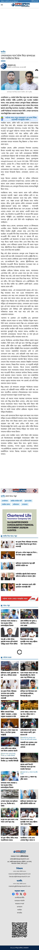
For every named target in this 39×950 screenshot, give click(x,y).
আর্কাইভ (19, 910)
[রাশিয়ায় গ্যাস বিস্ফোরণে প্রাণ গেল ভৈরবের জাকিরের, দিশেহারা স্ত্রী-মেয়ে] (29, 684)
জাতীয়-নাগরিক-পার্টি (16, 501)
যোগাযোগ (19, 907)
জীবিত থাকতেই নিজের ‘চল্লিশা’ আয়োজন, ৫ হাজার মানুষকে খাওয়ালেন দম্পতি (9, 714)
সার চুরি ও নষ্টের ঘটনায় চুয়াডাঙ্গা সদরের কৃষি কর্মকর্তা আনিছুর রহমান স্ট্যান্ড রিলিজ (9, 641)
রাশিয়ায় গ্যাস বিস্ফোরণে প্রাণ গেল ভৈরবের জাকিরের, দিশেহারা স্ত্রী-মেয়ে (28, 693)
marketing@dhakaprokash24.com (19, 886)
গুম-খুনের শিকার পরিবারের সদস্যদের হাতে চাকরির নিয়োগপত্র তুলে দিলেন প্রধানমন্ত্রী (26, 544)
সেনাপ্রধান (24, 504)
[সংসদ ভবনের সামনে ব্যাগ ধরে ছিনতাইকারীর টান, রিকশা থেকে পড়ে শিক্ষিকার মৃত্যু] (29, 666)
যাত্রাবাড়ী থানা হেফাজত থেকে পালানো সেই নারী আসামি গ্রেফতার (28, 744)
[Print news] (36, 70)
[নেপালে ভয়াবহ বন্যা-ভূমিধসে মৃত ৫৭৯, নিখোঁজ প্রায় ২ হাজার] (10, 794)
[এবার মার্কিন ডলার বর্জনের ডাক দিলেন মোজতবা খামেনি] (10, 741)
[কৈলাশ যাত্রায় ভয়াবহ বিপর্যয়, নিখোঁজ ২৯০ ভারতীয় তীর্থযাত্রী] (10, 754)
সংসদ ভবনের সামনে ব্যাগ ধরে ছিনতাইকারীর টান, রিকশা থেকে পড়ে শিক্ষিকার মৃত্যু (29, 675)
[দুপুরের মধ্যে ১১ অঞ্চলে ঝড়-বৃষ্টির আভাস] (29, 773)
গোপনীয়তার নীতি (19, 898)
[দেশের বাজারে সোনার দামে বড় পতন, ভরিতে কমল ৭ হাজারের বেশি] (29, 705)
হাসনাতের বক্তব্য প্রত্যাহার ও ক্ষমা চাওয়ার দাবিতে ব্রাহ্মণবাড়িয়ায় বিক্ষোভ (9, 623)
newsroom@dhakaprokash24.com (20, 874)
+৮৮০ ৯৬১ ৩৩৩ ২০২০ (19, 883)
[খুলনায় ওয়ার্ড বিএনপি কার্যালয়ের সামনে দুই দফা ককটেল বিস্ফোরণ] (29, 757)
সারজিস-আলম (6, 504)
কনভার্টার (19, 913)
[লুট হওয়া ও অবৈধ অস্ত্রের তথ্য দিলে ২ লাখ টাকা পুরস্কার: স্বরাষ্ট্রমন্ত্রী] (10, 723)
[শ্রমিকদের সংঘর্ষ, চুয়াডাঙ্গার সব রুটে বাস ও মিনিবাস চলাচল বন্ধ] (10, 666)
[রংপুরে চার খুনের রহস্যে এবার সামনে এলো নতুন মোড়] (10, 812)
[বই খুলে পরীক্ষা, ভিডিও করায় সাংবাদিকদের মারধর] (10, 831)
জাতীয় (3, 51)
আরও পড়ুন (6, 605)
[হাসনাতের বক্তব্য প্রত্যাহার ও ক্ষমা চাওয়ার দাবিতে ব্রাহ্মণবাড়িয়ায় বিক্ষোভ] (10, 614)
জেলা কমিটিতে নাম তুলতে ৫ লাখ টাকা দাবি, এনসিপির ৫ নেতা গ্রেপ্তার (28, 623)
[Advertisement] (19, 29)
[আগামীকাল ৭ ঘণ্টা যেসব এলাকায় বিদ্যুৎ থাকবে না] (29, 831)
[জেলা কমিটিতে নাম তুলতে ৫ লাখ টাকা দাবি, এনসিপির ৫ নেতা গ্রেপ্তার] (29, 614)
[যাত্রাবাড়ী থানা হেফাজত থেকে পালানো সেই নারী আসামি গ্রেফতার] (29, 738)
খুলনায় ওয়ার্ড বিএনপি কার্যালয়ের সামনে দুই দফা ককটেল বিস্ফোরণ (27, 766)
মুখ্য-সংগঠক (28, 501)
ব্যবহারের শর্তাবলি (19, 901)
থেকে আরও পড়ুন (9, 496)
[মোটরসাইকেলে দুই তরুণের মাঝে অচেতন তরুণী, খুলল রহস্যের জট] (29, 723)
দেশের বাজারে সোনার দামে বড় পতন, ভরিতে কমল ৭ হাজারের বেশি (28, 714)
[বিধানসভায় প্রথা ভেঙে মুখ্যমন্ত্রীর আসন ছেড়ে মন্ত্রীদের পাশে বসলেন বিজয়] (29, 632)
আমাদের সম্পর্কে (19, 904)
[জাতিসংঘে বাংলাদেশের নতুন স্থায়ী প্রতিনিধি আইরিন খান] (29, 794)
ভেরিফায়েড (16, 504)
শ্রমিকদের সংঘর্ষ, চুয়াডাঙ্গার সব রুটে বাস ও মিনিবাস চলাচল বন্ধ (10, 675)
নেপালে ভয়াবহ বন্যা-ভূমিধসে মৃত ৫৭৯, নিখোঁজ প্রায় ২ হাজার (9, 803)
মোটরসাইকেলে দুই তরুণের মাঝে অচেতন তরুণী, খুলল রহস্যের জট (28, 732)
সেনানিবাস (5, 501)
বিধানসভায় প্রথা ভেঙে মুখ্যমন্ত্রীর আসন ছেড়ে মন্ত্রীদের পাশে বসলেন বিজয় (28, 641)
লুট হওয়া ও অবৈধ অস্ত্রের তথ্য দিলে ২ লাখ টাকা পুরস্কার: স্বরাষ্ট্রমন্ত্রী (9, 732)
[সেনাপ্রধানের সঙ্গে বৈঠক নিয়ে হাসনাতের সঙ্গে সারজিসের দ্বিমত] (19, 80)
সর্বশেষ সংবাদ (7, 657)
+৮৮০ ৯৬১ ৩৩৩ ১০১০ (19, 871)
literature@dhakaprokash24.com (19, 876)
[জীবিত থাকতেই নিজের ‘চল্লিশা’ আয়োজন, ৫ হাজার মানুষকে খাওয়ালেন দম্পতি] (10, 705)
